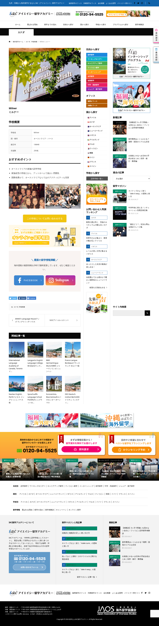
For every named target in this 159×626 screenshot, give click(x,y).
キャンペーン (61, 510)
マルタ (92, 144)
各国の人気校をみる (97, 287)
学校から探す (101, 24)
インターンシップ (94, 72)
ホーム (17, 24)
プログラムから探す (120, 24)
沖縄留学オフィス (89, 3)
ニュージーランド (96, 131)
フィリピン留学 (93, 68)
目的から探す (68, 24)
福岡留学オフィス (75, 3)
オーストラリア (95, 126)
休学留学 (91, 76)
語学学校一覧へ (97, 178)
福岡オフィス (92, 101)
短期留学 (91, 80)
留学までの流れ (50, 24)
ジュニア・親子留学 (95, 89)
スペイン (92, 166)
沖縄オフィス (92, 105)
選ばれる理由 (32, 24)
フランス (92, 162)
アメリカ (92, 117)
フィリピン (93, 148)
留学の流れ (38, 510)
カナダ (21, 32)
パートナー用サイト (124, 3)
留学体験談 (139, 24)
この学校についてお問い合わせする (45, 218)
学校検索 (22, 307)
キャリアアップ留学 (95, 63)
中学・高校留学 (93, 85)
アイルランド (94, 140)
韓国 (91, 153)
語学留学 (91, 55)
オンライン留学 (75, 510)
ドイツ (92, 157)
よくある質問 (111, 3)
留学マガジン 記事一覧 (86, 577)
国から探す (84, 24)
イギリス (92, 135)
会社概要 (101, 3)
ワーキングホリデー (95, 59)
